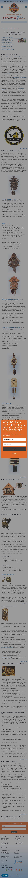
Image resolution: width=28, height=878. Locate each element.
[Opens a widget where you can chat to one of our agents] (4, 875)
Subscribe (14, 449)
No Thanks (14, 453)
